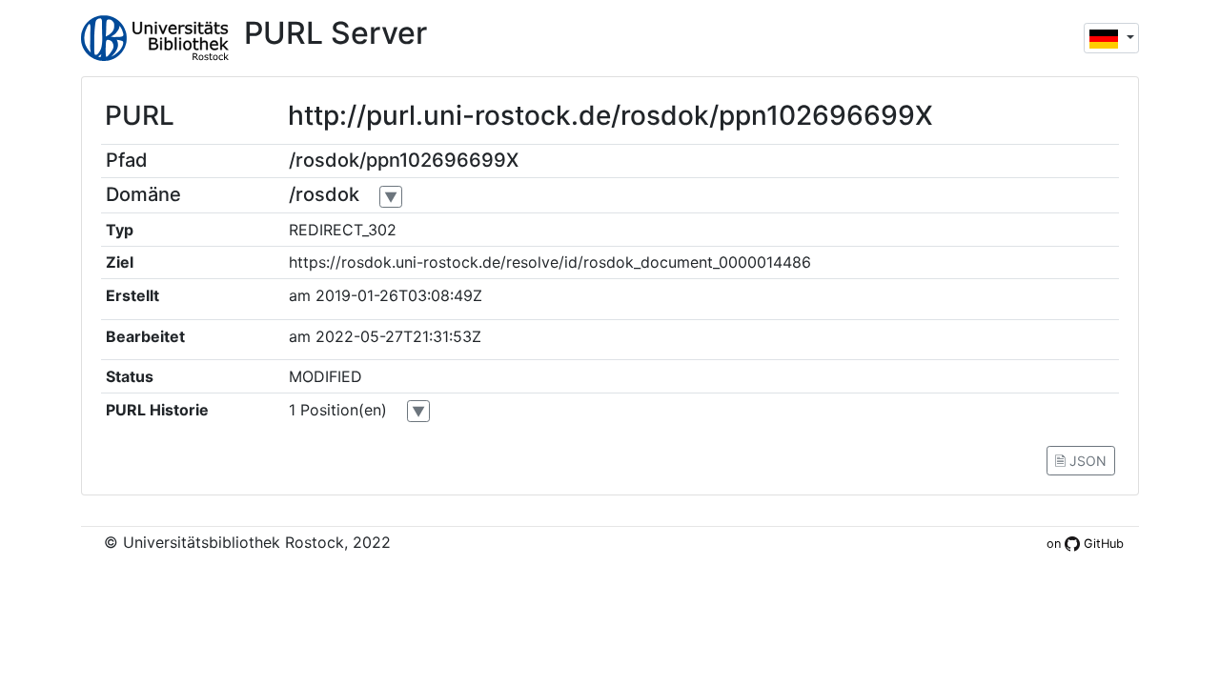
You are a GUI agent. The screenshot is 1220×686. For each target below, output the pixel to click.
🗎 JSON (1081, 461)
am (300, 295)
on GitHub (1085, 543)
